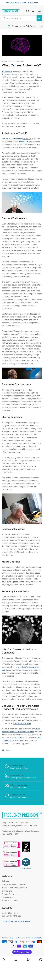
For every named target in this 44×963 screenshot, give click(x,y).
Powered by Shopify (34, 938)
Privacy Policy (8, 894)
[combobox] (22, 18)
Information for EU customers (14, 887)
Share (8, 750)
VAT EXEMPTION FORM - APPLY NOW (22, 3)
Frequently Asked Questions (14, 884)
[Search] (39, 18)
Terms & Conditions (10, 900)
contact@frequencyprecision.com (16, 921)
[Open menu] (39, 11)
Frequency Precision (17, 938)
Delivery (5, 881)
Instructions (7, 891)
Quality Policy (8, 897)
